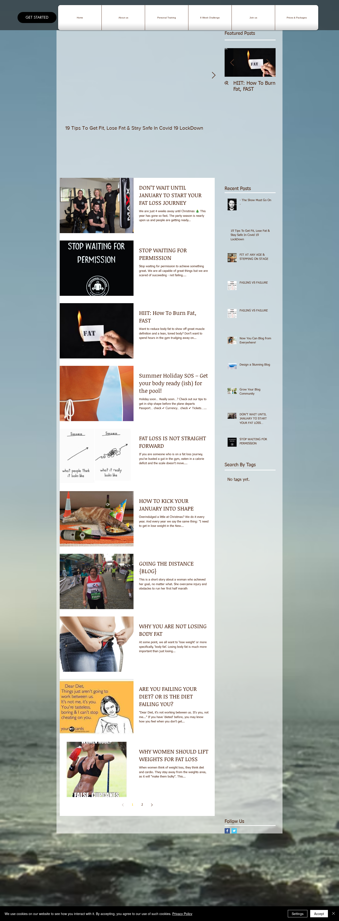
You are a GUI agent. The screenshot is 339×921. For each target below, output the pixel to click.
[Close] (333, 913)
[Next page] (152, 805)
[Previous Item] (232, 62)
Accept (319, 913)
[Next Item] (213, 75)
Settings (297, 913)
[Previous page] (123, 805)
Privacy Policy (182, 913)
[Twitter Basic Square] (234, 830)
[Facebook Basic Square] (227, 830)
